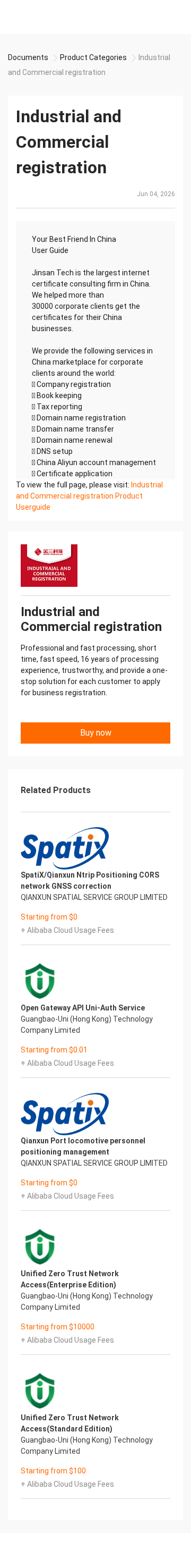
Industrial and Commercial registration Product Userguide (89, 496)
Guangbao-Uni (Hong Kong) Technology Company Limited (87, 1024)
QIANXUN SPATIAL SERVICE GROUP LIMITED (94, 897)
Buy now (95, 733)
